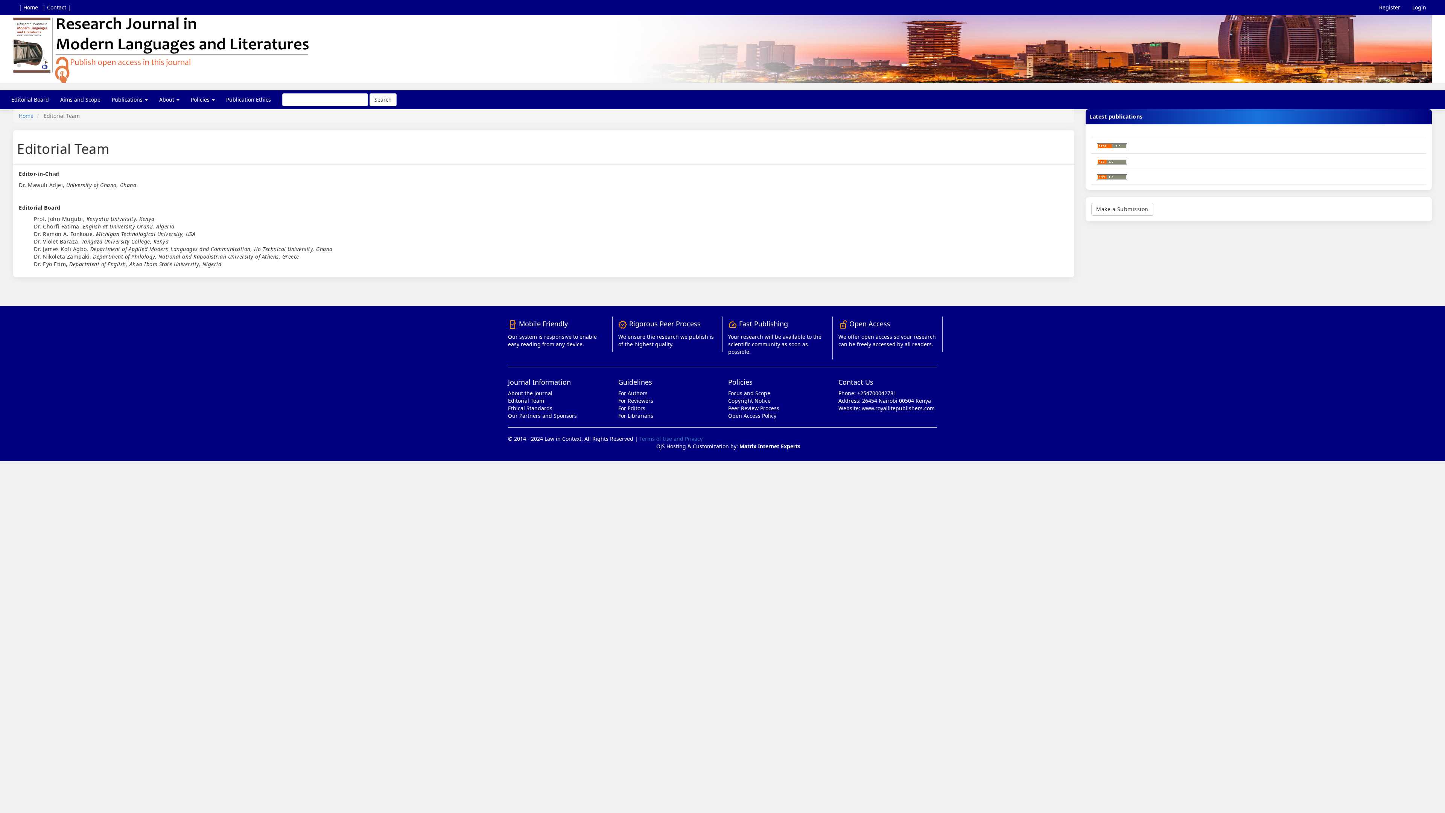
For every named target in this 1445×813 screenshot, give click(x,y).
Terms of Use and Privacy (671, 438)
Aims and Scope (80, 99)
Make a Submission (1122, 209)
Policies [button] (201, 99)
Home (26, 115)
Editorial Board (30, 99)
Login (1419, 7)
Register (1389, 7)
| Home (28, 7)
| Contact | (57, 7)
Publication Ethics (248, 99)
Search (383, 99)
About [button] (167, 99)
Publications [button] (128, 99)
